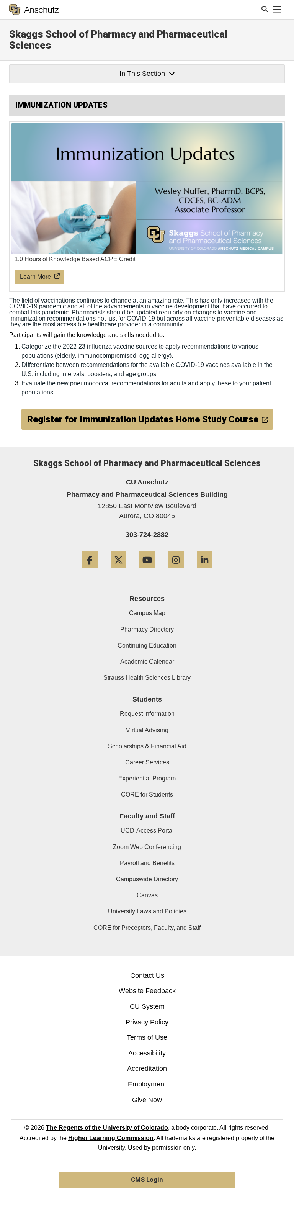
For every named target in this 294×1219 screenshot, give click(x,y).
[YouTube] (147, 571)
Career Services (147, 762)
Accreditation (147, 1068)
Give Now (147, 1100)
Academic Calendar (147, 661)
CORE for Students (147, 794)
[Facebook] (89, 571)
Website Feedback (147, 991)
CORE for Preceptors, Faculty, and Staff (147, 927)
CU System (147, 1006)
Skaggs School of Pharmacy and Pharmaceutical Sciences (118, 39)
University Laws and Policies (147, 911)
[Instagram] (175, 571)
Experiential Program (147, 778)
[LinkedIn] (204, 571)
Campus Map (147, 613)
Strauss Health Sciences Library (147, 677)
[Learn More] (147, 206)
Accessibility (147, 1053)
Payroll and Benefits (147, 863)
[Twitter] (118, 571)
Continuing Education (147, 645)
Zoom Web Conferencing (147, 847)
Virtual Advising (147, 730)
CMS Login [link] (147, 1179)
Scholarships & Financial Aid (147, 746)
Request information (147, 713)
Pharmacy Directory (147, 629)
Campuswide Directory (147, 879)
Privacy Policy (147, 1022)
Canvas (147, 895)
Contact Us (147, 975)
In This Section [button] (142, 73)
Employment (147, 1084)
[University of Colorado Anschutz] (34, 9)
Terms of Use (147, 1037)
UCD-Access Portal (147, 830)
